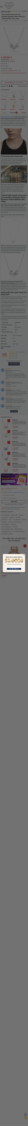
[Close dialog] (24, 555)
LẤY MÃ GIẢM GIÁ (14, 568)
